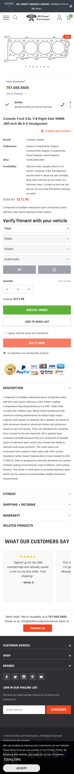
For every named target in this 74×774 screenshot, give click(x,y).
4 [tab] (37, 67)
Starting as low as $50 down (42, 6)
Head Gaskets (34, 155)
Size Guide (65, 281)
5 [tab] (41, 67)
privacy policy (12, 759)
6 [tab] (44, 67)
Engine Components (37, 146)
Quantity (8, 281)
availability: (10, 166)
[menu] (6, 18)
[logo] (38, 18)
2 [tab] (29, 67)
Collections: (10, 146)
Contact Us (37, 628)
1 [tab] (26, 67)
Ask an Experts (14, 93)
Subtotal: (8, 299)
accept (21, 768)
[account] (59, 17)
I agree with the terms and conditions (27, 333)
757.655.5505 (17, 88)
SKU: (6, 159)
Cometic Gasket (35, 139)
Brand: (7, 139)
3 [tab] (33, 67)
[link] (6, 676)
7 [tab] (48, 67)
